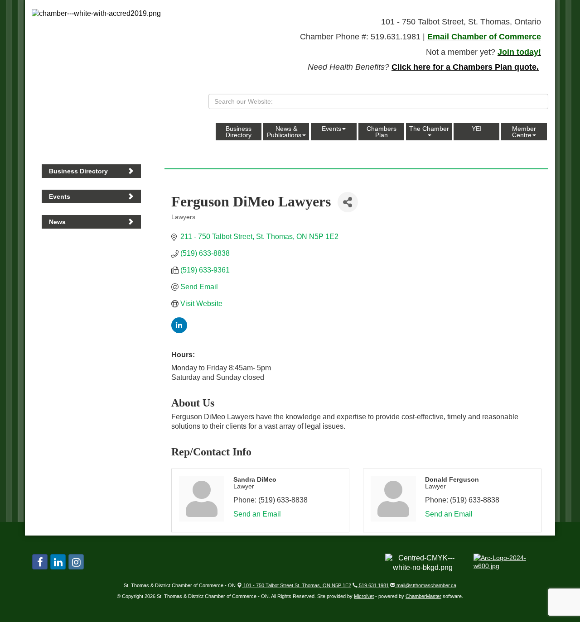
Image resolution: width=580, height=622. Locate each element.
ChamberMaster (423, 596)
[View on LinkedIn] (179, 331)
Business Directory (238, 132)
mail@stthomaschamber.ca (425, 585)
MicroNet (364, 596)
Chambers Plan (381, 132)
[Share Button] (348, 202)
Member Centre (524, 132)
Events (331, 128)
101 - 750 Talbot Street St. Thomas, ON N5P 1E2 (296, 585)
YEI (477, 128)
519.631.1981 (373, 585)
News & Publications (284, 132)
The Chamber (429, 128)
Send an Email (257, 514)
